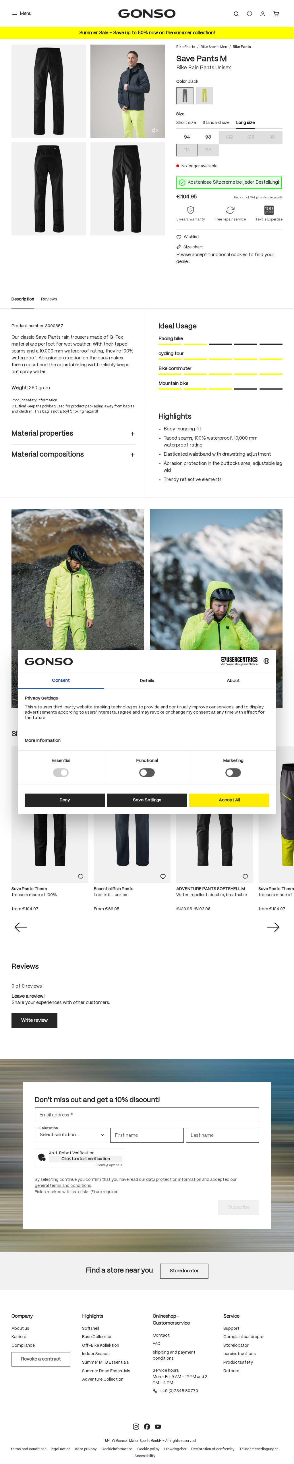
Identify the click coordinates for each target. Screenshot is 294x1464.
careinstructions (239, 1354)
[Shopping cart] (276, 14)
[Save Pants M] (48, 91)
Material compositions (47, 454)
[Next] (273, 927)
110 (276, 138)
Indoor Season (96, 1354)
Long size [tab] (245, 123)
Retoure (231, 1371)
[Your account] (262, 14)
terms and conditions (28, 1449)
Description (22, 299)
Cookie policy (148, 1449)
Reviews (49, 299)
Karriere (18, 1337)
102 (233, 138)
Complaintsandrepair (243, 1337)
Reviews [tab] (25, 966)
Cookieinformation (117, 1449)
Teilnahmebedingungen (258, 1449)
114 (191, 150)
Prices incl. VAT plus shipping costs (258, 197)
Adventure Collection (102, 1379)
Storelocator (236, 1346)
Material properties (42, 433)
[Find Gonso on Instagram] (136, 1426)
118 (212, 150)
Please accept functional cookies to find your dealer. (225, 258)
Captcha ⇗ (109, 1165)
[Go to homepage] (147, 13)
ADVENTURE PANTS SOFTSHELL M (210, 889)
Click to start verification (85, 1159)
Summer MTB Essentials (105, 1362)
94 (187, 137)
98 (208, 137)
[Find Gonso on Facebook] (147, 1426)
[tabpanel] (229, 143)
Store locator (184, 1271)
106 (254, 138)
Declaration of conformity (213, 1449)
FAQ (156, 1344)
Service (231, 1316)
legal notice (60, 1449)
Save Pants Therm (29, 889)
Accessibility (144, 1456)
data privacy (86, 1449)
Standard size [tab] (216, 123)
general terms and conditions (63, 1186)
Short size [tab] (186, 123)
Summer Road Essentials (106, 1371)
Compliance (23, 1346)
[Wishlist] (249, 14)
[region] (88, 140)
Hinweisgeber (175, 1449)
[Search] (236, 14)
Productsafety (238, 1362)
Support (231, 1329)
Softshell (90, 1329)
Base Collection (97, 1337)
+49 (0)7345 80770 (179, 1391)
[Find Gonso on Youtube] (158, 1426)
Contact (161, 1335)
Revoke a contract (41, 1359)
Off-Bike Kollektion (100, 1346)
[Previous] (21, 927)
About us (20, 1329)
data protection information (173, 1180)
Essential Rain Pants (114, 889)
